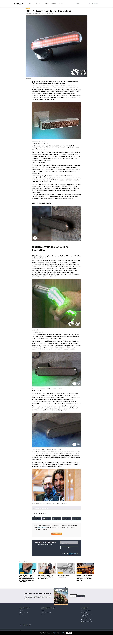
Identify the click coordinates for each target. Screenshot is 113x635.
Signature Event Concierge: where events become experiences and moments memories (85, 577)
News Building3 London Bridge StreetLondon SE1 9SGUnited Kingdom (86, 614)
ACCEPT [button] (69, 632)
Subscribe (94, 3)
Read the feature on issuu (40, 513)
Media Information (24, 612)
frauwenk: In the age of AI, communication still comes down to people (46, 576)
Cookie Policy (70, 554)
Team (42, 610)
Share (36, 519)
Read (73, 595)
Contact (21, 615)
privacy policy (54, 632)
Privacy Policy (72, 553)
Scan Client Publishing (46, 612)
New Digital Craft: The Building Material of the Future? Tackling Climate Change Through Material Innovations (26, 578)
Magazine (61, 3)
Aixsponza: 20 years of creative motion (64, 576)
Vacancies (43, 615)
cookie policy (62, 632)
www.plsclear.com (42, 527)
